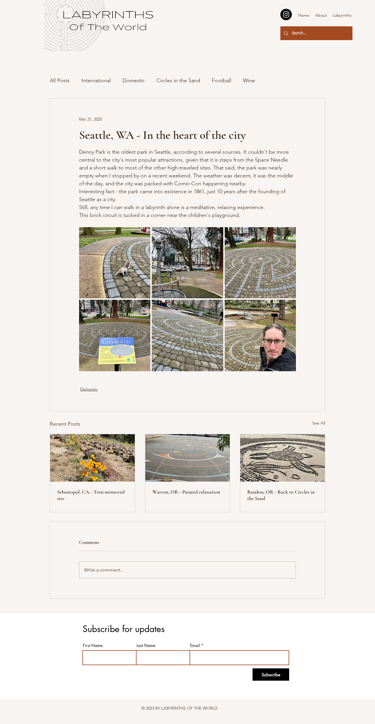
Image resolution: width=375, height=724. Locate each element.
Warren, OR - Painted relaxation (186, 492)
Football (221, 80)
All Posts (60, 80)
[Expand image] (114, 262)
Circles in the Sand (178, 80)
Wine (249, 80)
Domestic (133, 80)
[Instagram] (286, 14)
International (96, 80)
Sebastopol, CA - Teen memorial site (91, 495)
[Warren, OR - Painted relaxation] (187, 458)
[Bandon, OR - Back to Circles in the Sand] (282, 458)
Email (195, 645)
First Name (93, 645)
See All (318, 423)
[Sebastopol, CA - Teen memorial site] (92, 458)
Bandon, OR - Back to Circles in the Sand (281, 495)
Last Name (146, 645)
